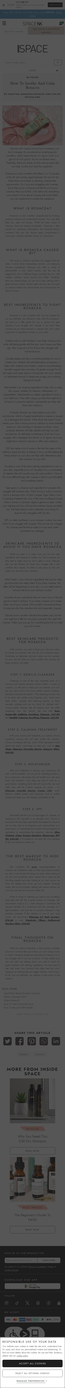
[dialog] (32, 1362)
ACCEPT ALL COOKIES (32, 1363)
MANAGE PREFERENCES (31, 1380)
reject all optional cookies (33, 1373)
